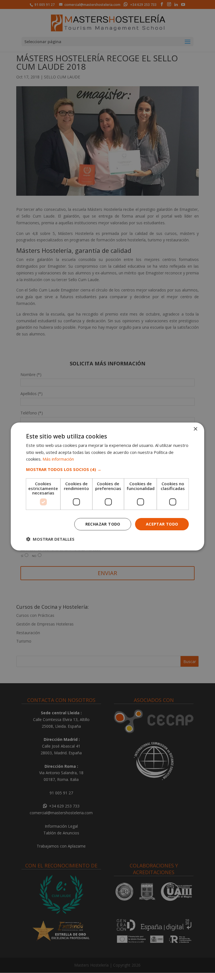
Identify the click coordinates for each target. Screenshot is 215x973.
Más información (58, 459)
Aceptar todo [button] (162, 524)
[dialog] (107, 487)
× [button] (195, 429)
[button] (107, 469)
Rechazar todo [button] (102, 524)
